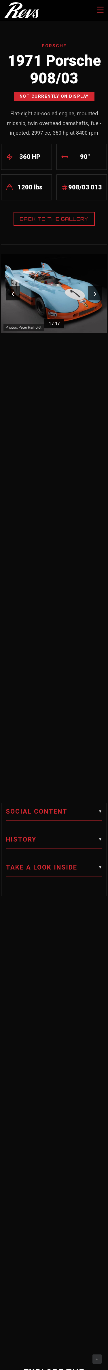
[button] (54, 814)
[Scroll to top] (97, 1358)
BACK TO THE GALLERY (54, 219)
